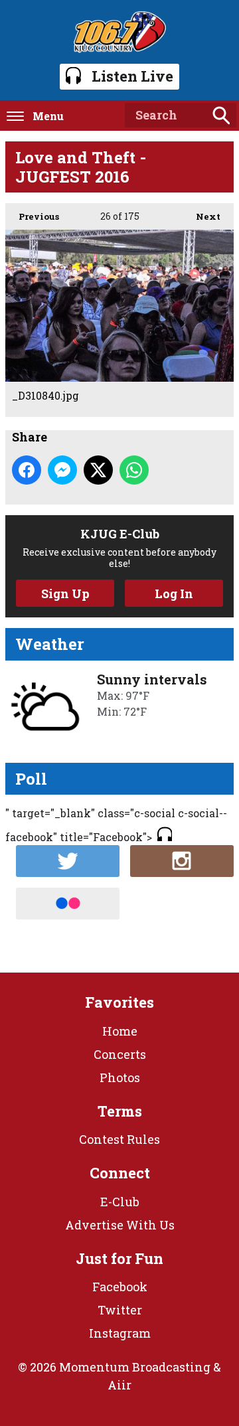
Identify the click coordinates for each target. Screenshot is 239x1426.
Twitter (120, 1310)
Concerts (120, 1054)
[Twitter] (68, 861)
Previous (32, 216)
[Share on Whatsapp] (134, 470)
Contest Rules (119, 1139)
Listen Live (132, 76)
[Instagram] (182, 861)
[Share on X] (98, 470)
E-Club (119, 1202)
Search (221, 115)
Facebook (119, 1287)
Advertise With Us (120, 1225)
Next (201, 216)
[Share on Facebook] (26, 470)
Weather (49, 644)
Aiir (119, 1385)
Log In (174, 593)
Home (119, 1031)
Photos (120, 1077)
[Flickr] (68, 903)
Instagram (120, 1333)
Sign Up (65, 593)
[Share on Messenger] (62, 470)
